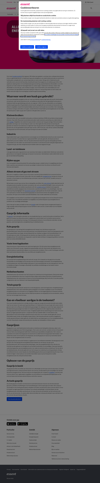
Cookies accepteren (27, 47)
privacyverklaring (35, 39)
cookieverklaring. (46, 39)
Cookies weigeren (41, 47)
